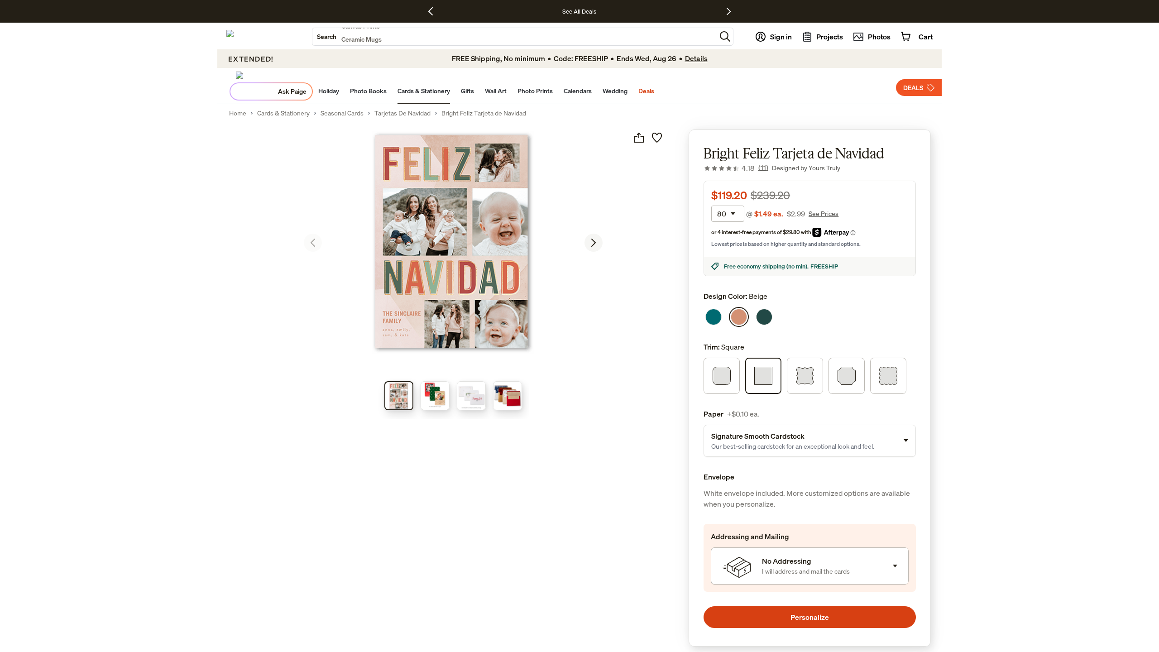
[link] (736, 168)
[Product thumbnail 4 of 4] (507, 395)
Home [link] (237, 113)
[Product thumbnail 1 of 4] (398, 395)
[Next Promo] (729, 11)
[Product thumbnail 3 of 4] (471, 395)
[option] (713, 317)
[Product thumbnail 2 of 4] (435, 395)
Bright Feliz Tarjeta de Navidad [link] (483, 113)
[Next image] (593, 243)
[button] (725, 36)
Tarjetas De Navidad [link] (402, 113)
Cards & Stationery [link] (283, 113)
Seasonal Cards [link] (342, 113)
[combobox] (514, 36)
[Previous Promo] (434, 11)
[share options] (639, 137)
